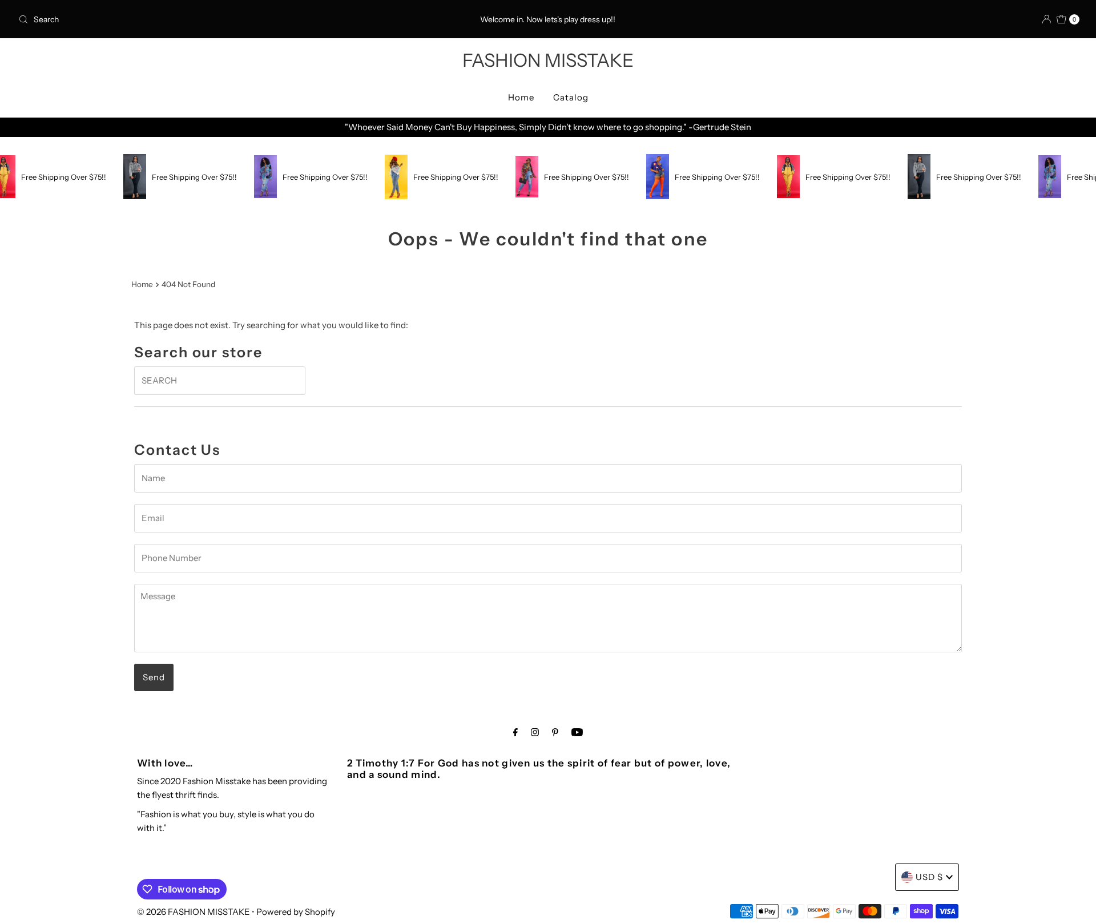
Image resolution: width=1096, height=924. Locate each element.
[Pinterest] (555, 732)
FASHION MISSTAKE (548, 60)
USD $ (929, 876)
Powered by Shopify (295, 911)
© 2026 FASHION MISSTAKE (193, 911)
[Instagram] (535, 732)
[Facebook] (515, 732)
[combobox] (189, 19)
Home (521, 97)
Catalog (571, 97)
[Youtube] (577, 732)
